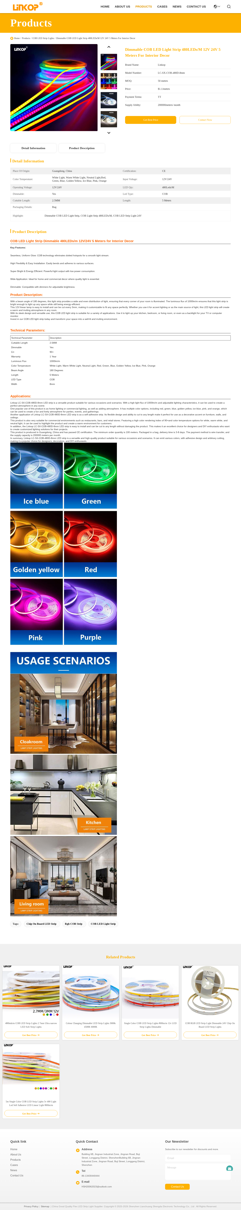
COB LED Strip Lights (43, 38)
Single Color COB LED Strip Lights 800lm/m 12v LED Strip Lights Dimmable (150, 1025)
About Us (15, 1154)
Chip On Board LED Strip (41, 923)
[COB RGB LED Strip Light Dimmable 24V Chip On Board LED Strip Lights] (210, 992)
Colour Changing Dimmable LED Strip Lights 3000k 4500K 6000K (91, 1025)
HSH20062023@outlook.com (97, 1186)
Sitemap (45, 1206)
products (143, 6)
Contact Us (16, 1175)
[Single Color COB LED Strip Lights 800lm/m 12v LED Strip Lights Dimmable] (150, 992)
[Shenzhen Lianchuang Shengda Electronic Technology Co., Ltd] (26, 6)
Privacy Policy (31, 1206)
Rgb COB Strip (73, 923)
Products (26, 38)
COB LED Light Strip (103, 923)
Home (105, 6)
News (13, 1170)
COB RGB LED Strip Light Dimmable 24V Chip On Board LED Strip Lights (210, 1025)
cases (162, 6)
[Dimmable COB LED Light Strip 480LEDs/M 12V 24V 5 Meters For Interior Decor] (54, 87)
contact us (196, 6)
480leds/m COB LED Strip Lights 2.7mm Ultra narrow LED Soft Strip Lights (31, 1025)
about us (122, 6)
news (177, 6)
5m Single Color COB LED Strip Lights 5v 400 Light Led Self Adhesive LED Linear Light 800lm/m (31, 1103)
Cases (14, 1165)
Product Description (82, 148)
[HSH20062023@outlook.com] (229, 1167)
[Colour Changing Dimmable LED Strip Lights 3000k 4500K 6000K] (90, 992)
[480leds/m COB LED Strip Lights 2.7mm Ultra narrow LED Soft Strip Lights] (31, 992)
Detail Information (33, 148)
